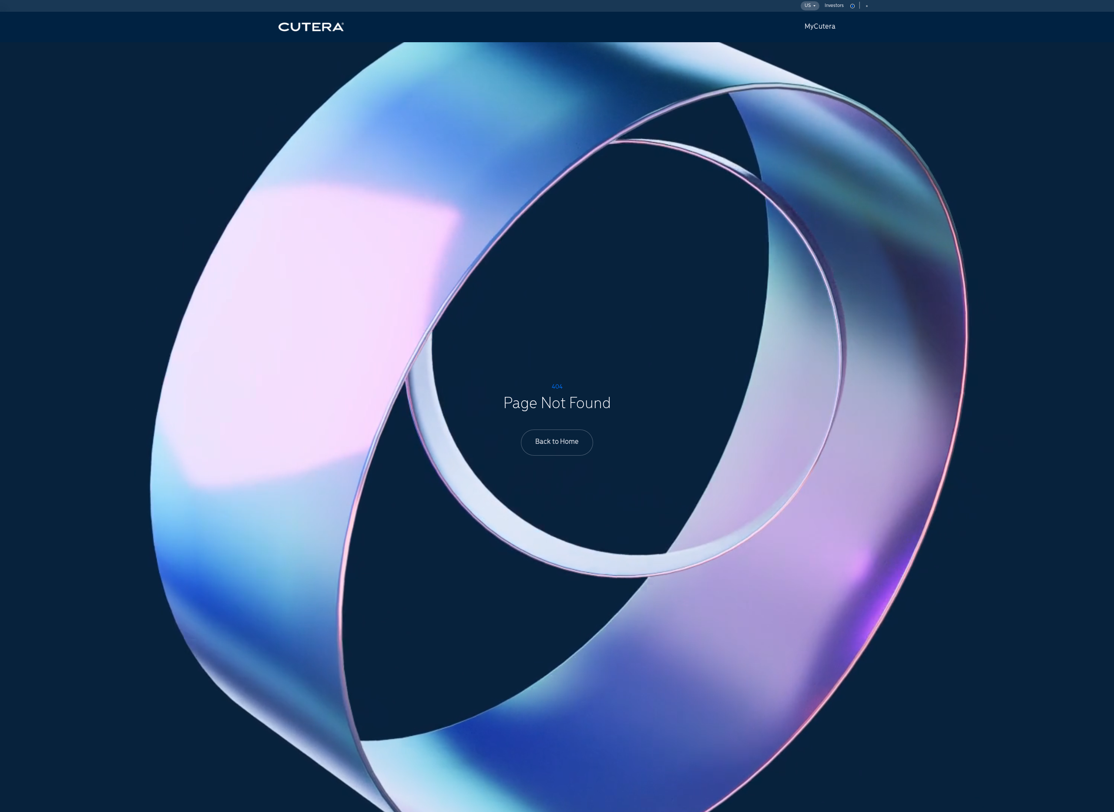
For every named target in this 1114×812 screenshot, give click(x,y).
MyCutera (820, 27)
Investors (834, 5)
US (808, 5)
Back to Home (557, 442)
